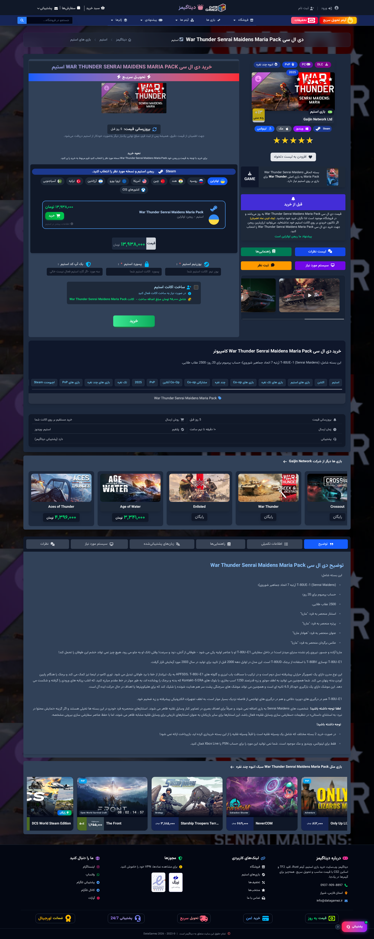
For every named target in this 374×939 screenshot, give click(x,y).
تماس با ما (253, 898)
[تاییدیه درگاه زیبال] (176, 882)
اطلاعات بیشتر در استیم (57, 224)
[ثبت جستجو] (22, 20)
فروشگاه (255, 867)
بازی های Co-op (243, 382)
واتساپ (90, 875)
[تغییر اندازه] (337, 926)
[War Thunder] (332, 177)
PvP (152, 382)
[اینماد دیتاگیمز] (158, 882)
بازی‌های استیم (251, 875)
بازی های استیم (80, 39)
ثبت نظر (264, 265)
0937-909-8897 (332, 885)
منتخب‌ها (254, 890)
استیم (103, 39)
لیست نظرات (317, 251)
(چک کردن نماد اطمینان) (262, 218)
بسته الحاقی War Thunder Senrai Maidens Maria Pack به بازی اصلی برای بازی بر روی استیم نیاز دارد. (291, 177)
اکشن (321, 382)
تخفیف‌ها (254, 882)
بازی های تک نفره (272, 382)
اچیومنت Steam (44, 382)
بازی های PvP (71, 382)
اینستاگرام (89, 867)
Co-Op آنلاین (171, 382)
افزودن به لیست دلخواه (290, 157)
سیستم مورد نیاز (318, 265)
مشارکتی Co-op (197, 382)
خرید (52, 215)
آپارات (91, 898)
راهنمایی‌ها (264, 251)
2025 (138, 382)
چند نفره (220, 382)
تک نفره (122, 382)
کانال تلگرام (88, 890)
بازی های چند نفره (98, 382)
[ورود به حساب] (336, 8)
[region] (187, 655)
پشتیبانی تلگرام (86, 882)
